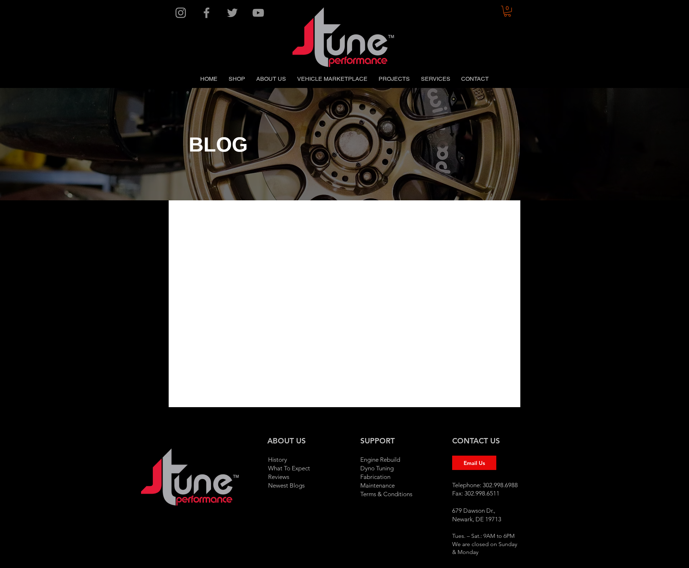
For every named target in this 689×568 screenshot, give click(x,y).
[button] (507, 11)
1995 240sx (227, 214)
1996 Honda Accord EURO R (294, 214)
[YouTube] (258, 13)
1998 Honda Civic (432, 214)
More (476, 214)
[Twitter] (232, 13)
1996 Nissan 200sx (370, 214)
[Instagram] (181, 13)
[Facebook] (207, 13)
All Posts (187, 214)
